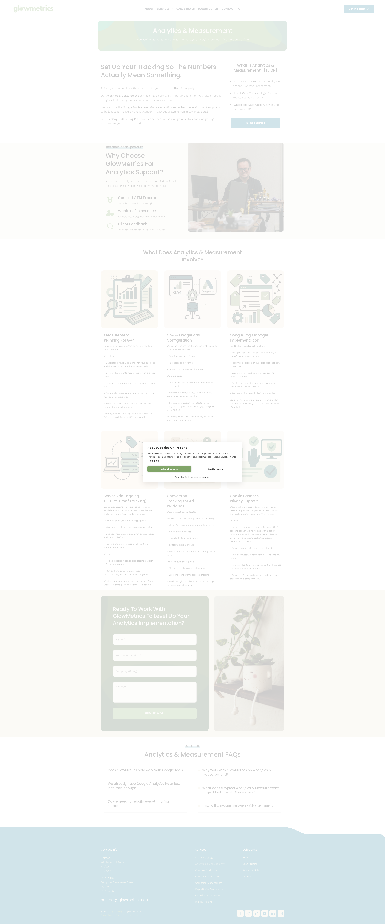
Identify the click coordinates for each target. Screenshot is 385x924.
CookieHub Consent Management (197, 477)
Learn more (153, 460)
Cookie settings (215, 469)
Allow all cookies (169, 469)
